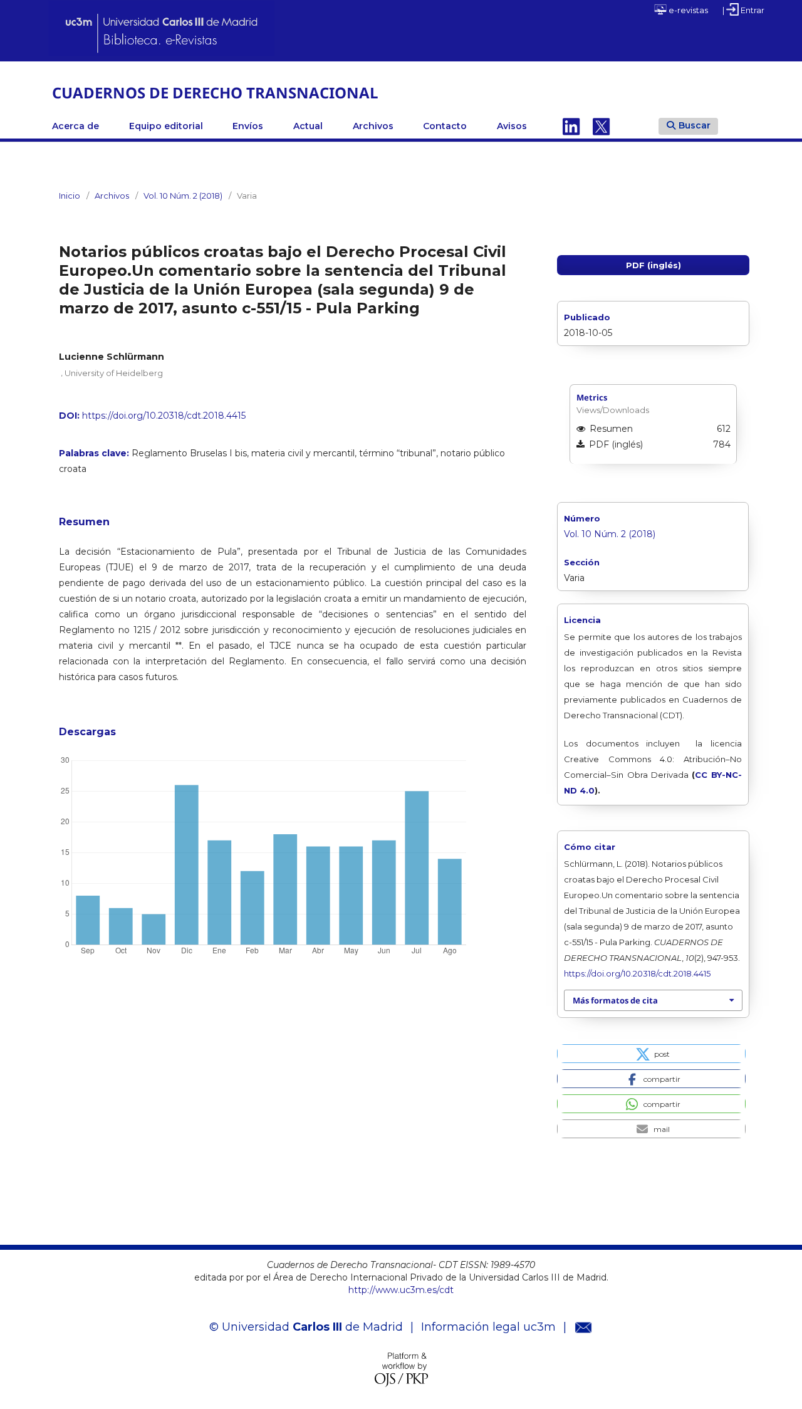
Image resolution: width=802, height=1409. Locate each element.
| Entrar (743, 10)
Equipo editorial (166, 126)
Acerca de (75, 126)
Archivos (373, 126)
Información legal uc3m (488, 1327)
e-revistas (687, 10)
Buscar (695, 125)
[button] (651, 1053)
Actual (308, 126)
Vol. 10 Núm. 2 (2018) (182, 196)
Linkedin (571, 126)
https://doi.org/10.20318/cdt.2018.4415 (164, 415)
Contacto (445, 126)
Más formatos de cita (615, 1000)
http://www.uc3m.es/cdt (401, 1290)
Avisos (512, 126)
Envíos (247, 126)
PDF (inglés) (653, 265)
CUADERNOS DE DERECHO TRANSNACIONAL (215, 92)
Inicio (69, 196)
